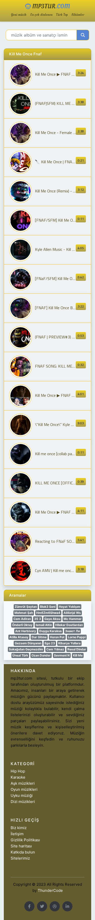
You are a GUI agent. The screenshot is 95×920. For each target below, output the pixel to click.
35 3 (37, 619)
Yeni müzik (19, 15)
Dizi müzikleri (23, 801)
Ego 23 (50, 643)
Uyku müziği (22, 795)
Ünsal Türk (20, 655)
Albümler (77, 15)
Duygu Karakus (50, 631)
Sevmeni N (62, 655)
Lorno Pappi (77, 637)
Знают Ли (72, 631)
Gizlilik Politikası (25, 839)
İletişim (17, 833)
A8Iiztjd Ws (72, 613)
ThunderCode (50, 890)
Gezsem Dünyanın (28, 643)
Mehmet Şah (23, 613)
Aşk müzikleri (23, 783)
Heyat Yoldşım (69, 607)
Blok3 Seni (47, 607)
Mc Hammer (73, 619)
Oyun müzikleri (24, 789)
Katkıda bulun (23, 852)
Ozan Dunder (41, 655)
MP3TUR (50, 6)
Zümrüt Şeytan (26, 607)
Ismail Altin (44, 625)
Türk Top (62, 15)
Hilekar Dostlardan (69, 625)
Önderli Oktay (22, 625)
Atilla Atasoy (18, 637)
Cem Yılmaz (55, 649)
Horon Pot (57, 637)
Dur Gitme (39, 637)
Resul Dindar (76, 649)
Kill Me (78, 655)
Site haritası (21, 846)
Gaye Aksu (52, 619)
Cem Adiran (22, 619)
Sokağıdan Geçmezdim (26, 649)
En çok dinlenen (41, 15)
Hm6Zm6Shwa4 (48, 613)
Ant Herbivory (25, 631)
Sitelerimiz (20, 858)
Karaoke (18, 777)
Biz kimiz (19, 827)
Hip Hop (18, 771)
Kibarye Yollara (69, 643)
